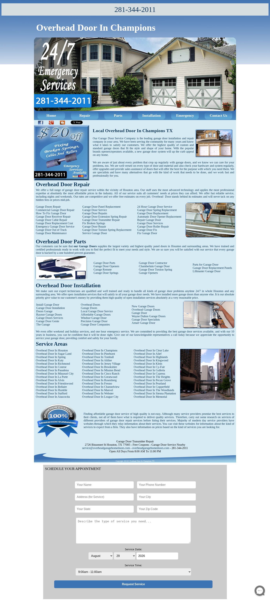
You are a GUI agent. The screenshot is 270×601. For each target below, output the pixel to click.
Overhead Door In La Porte (52, 376)
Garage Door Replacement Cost (54, 223)
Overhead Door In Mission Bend (101, 370)
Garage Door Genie (47, 321)
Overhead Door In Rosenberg (99, 380)
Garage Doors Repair (48, 206)
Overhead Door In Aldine (97, 360)
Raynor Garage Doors (49, 314)
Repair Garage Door (149, 219)
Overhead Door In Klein (148, 363)
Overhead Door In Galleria (149, 370)
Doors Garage (44, 311)
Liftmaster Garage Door (206, 271)
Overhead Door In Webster (98, 393)
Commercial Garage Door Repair (55, 210)
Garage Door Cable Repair (51, 219)
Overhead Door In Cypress (149, 373)
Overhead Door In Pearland (150, 383)
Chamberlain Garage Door (154, 266)
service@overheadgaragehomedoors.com (106, 448)
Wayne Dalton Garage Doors (148, 316)
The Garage (43, 324)
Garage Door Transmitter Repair (101, 219)
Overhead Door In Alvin (50, 380)
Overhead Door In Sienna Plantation (155, 393)
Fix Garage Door (147, 233)
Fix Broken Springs (93, 223)
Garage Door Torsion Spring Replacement (106, 229)
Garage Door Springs (105, 272)
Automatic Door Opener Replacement (159, 216)
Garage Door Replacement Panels (212, 267)
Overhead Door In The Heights (152, 376)
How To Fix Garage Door (51, 213)
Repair (84, 115)
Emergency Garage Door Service (55, 226)
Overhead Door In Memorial (150, 396)
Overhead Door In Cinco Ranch (100, 373)
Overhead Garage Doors (146, 309)
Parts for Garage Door (205, 264)
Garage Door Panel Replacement (101, 206)
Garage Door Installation (50, 308)
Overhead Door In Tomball (98, 357)
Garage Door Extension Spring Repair (104, 216)
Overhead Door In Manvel (97, 390)
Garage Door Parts (104, 262)
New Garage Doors (143, 306)
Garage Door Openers (106, 266)
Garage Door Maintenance (51, 233)
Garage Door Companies (95, 324)
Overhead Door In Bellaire (51, 386)
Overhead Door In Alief (147, 353)
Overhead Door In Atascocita (53, 396)
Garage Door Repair (94, 226)
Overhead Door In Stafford (51, 393)
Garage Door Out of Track (51, 229)
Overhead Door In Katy (50, 360)
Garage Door (139, 312)
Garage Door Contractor (153, 262)
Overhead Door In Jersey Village (101, 363)
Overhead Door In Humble (51, 390)
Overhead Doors (90, 304)
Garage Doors (89, 308)
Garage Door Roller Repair (153, 226)
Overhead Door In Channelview (101, 386)
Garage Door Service (94, 210)
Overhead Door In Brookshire (99, 367)
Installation (151, 115)
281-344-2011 (135, 9)
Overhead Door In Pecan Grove (152, 380)
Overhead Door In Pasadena (52, 370)
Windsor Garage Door (94, 317)
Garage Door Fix (147, 229)
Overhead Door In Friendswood (54, 383)
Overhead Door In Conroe (51, 367)
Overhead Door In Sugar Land (53, 353)
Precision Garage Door (94, 321)
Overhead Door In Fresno (97, 383)
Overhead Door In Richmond (53, 363)
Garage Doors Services (49, 317)
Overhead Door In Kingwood (151, 360)
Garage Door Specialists (146, 319)
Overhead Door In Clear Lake (151, 350)
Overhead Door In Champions (99, 350)
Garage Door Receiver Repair (53, 216)
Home (51, 115)
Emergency (185, 115)
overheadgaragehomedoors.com (150, 448)
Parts (118, 115)
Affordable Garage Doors (96, 314)
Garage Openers (148, 272)
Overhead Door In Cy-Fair (149, 367)
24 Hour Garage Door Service (154, 206)
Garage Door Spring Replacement (157, 210)
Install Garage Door (47, 304)
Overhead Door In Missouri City (55, 373)
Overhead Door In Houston (52, 350)
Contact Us (218, 115)
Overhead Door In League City (100, 396)
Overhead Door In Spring (51, 357)
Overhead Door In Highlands (151, 357)
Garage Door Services (150, 223)
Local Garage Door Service (97, 311)
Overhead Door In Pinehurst (98, 353)
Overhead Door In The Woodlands (154, 390)
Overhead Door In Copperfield (152, 386)
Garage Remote (102, 269)
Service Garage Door (94, 233)
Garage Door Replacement (152, 213)
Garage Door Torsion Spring (155, 269)
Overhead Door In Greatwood (99, 376)
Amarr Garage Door (143, 322)
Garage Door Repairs (94, 213)
